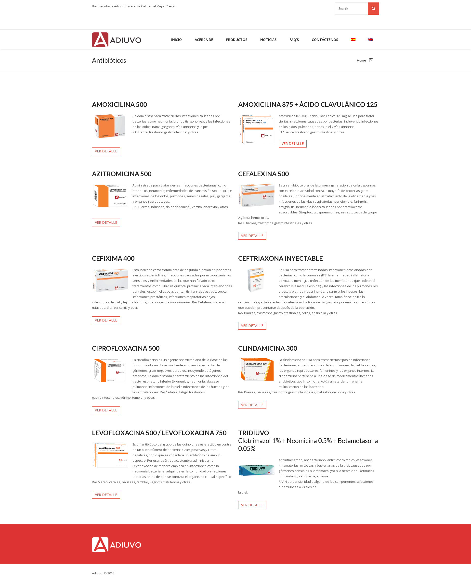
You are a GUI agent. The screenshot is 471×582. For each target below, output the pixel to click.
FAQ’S (294, 39)
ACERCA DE (204, 39)
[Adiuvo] (116, 40)
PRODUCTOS (236, 39)
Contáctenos (325, 39)
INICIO (176, 39)
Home (361, 60)
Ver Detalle (106, 151)
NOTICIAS (268, 39)
